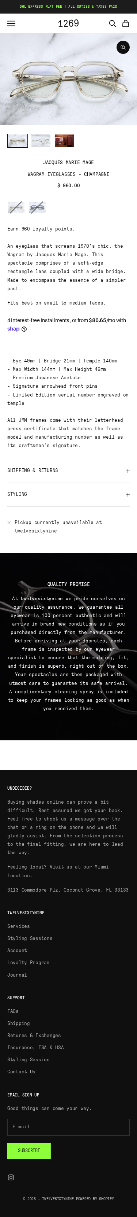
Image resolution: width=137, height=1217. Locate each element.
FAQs (13, 1011)
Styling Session (28, 1059)
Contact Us (21, 1071)
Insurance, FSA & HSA (35, 1047)
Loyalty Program (28, 962)
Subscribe (29, 1150)
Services (18, 926)
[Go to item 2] (41, 141)
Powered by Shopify (95, 1199)
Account (17, 950)
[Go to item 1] (17, 141)
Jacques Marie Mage (68, 162)
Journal (17, 975)
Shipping (18, 1023)
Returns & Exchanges (34, 1035)
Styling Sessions (30, 938)
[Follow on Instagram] (11, 1177)
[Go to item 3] (64, 141)
